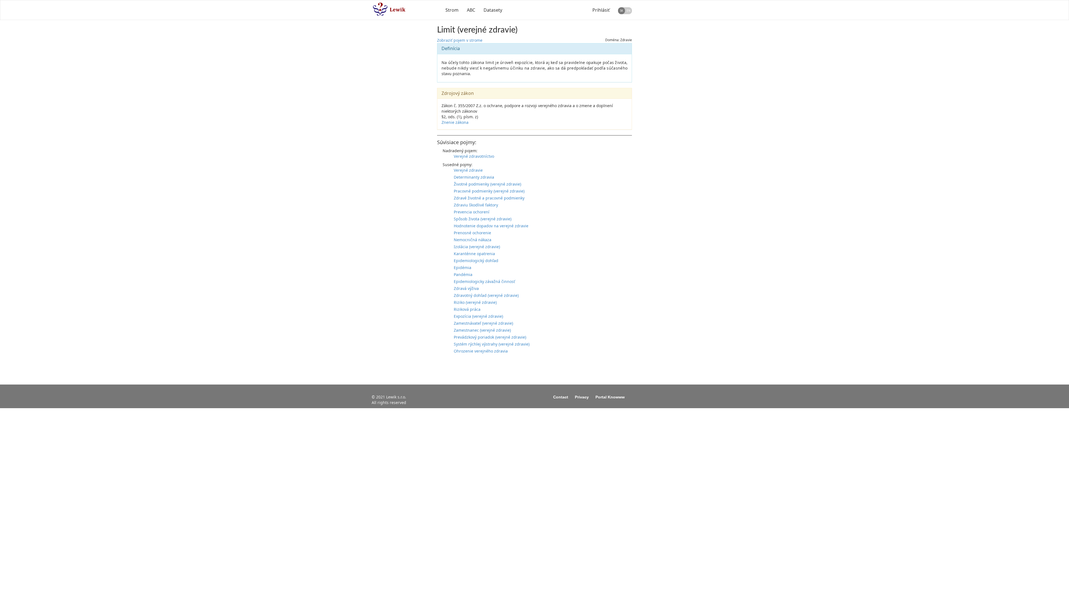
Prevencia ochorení (471, 212)
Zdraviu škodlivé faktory (476, 205)
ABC (471, 10)
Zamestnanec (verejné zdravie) (482, 330)
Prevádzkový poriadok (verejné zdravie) (490, 337)
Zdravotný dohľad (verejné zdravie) (486, 295)
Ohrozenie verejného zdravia (481, 351)
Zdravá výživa (466, 288)
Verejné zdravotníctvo (474, 156)
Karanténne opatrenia (474, 253)
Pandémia (463, 274)
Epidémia (462, 267)
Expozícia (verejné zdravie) (478, 316)
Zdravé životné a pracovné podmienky (489, 198)
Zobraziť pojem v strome (459, 40)
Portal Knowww (610, 397)
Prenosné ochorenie (472, 232)
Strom (452, 10)
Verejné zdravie (468, 170)
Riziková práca (467, 309)
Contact (560, 397)
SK (621, 11)
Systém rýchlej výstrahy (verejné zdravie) (491, 344)
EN (629, 11)
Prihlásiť (601, 10)
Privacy (582, 397)
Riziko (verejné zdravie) (475, 302)
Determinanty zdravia (474, 177)
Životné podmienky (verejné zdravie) (487, 184)
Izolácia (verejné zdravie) (477, 246)
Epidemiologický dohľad (476, 260)
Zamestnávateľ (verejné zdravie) (483, 323)
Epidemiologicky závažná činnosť (484, 281)
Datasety (493, 10)
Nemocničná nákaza (472, 239)
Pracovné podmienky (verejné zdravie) (489, 191)
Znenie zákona (455, 122)
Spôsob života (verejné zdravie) (482, 218)
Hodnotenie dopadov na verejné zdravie (491, 225)
